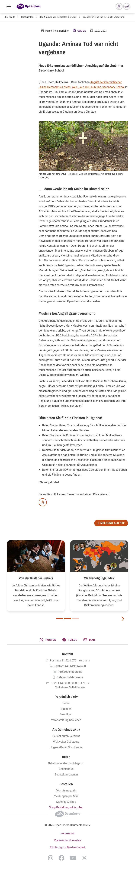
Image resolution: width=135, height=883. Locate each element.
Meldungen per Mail (66, 796)
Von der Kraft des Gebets (36, 578)
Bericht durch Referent (66, 736)
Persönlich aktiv (66, 697)
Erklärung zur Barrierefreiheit (67, 847)
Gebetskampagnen (66, 774)
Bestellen (66, 784)
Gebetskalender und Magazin (66, 763)
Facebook (61, 858)
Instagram (50, 858)
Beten (66, 703)
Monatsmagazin (66, 790)
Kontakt (67, 654)
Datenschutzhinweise (70, 677)
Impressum (68, 833)
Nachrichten (27, 16)
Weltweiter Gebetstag (66, 741)
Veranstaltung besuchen (66, 720)
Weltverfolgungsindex (99, 578)
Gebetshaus (66, 769)
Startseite (10, 16)
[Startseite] (29, 6)
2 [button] (67, 618)
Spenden (66, 708)
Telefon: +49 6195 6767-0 (70, 666)
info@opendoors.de (70, 671)
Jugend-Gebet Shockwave (66, 747)
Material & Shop (66, 801)
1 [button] (59, 618)
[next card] (122, 618)
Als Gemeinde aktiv (66, 729)
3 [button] (75, 618)
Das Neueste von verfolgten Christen (58, 16)
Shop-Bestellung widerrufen (66, 807)
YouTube (73, 858)
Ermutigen (66, 714)
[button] (47, 640)
